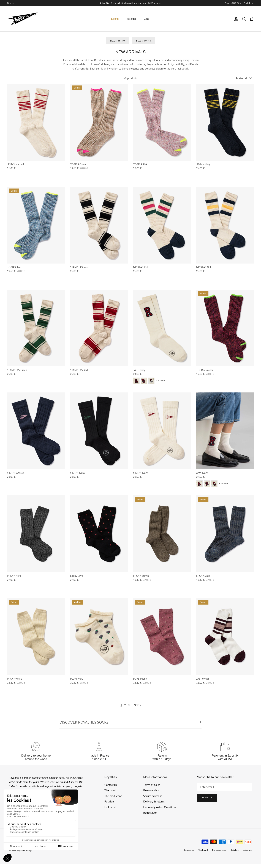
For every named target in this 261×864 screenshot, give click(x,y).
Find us (10, 3)
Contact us (110, 784)
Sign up (207, 797)
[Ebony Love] (99, 533)
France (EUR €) (232, 3)
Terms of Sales (151, 784)
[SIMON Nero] (99, 430)
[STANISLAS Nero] (99, 225)
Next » (137, 705)
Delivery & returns (154, 801)
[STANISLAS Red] (99, 328)
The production (113, 795)
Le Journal (110, 807)
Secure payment (152, 795)
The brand (110, 790)
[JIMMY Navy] (225, 122)
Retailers (109, 801)
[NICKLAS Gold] (225, 225)
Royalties (131, 18)
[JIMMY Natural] (36, 122)
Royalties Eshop (24, 850)
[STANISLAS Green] (36, 328)
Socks (115, 18)
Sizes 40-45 (143, 40)
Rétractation (150, 812)
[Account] (235, 19)
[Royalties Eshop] (23, 19)
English (247, 3)
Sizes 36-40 (117, 40)
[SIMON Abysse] (36, 430)
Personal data (151, 790)
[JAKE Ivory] (162, 328)
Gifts (146, 18)
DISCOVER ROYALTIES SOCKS (83, 722)
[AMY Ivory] (225, 430)
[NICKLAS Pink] (162, 225)
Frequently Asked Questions (159, 807)
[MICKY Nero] (36, 533)
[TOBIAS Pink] (162, 122)
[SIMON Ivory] (162, 430)
